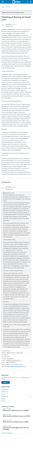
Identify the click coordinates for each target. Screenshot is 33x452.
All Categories (5, 389)
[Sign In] (30, 2)
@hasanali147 (7, 193)
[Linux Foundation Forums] (16, 2)
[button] (3, 25)
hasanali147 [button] (9, 24)
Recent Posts (4, 391)
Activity (3, 394)
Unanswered (16, 396)
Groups (3, 398)
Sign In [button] (6, 382)
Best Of (3, 401)
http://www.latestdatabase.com (16, 366)
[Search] (27, 2)
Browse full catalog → (7, 433)
